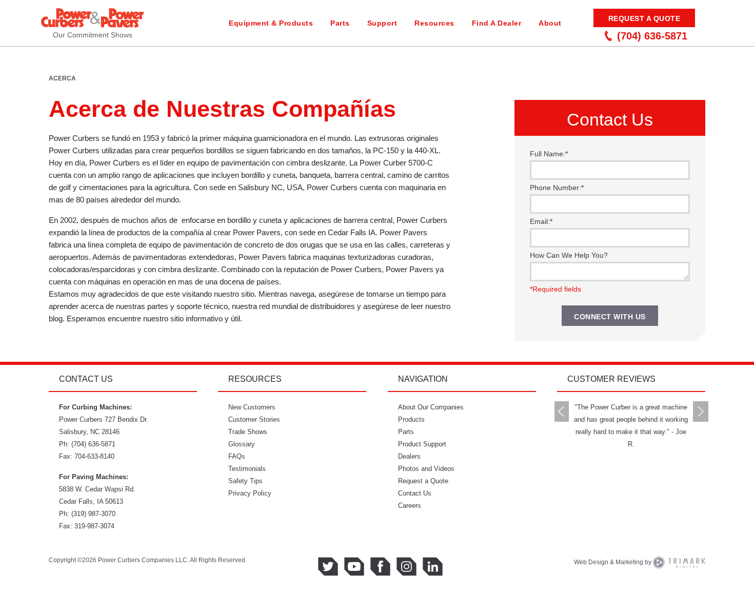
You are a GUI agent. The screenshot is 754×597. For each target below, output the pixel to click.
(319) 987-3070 (93, 514)
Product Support (422, 444)
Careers (409, 505)
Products (411, 419)
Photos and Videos (426, 468)
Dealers (409, 456)
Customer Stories (254, 419)
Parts (340, 23)
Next (700, 411)
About (550, 23)
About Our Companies (431, 407)
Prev (561, 411)
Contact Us (414, 493)
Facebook (380, 566)
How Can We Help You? (569, 255)
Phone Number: (557, 187)
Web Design (591, 562)
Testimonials (247, 468)
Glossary (241, 444)
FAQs (236, 456)
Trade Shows (247, 432)
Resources (434, 23)
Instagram (406, 566)
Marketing (629, 562)
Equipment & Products (271, 23)
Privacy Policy (249, 493)
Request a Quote (644, 18)
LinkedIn (432, 566)
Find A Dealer (497, 23)
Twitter (328, 566)
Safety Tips (245, 481)
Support (382, 23)
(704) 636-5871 (652, 36)
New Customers (251, 407)
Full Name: (549, 154)
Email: (541, 221)
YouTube (354, 566)
